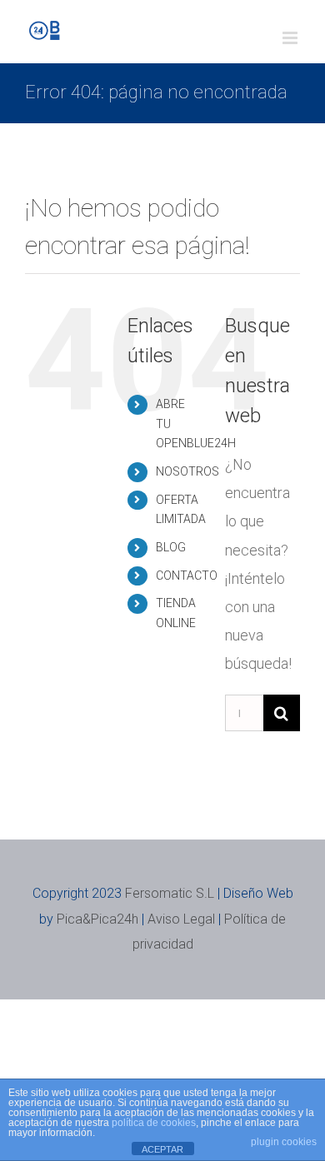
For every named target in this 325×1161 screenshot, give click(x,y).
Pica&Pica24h (97, 919)
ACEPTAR (162, 1149)
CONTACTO (187, 575)
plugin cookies (284, 1142)
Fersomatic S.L (169, 893)
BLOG (171, 547)
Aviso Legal (181, 919)
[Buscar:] (244, 711)
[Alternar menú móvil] (291, 38)
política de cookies (154, 1123)
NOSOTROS (187, 471)
